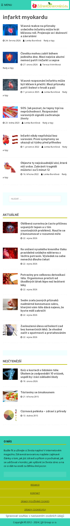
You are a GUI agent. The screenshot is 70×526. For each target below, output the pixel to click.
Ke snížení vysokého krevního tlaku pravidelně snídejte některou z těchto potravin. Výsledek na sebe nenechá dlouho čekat (44, 254)
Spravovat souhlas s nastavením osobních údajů (35, 516)
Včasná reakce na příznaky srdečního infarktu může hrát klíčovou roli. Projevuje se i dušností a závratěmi (44, 31)
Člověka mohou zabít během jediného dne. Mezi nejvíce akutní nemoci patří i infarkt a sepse (42, 56)
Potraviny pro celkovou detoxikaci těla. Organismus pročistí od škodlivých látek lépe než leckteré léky (43, 280)
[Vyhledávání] (35, 199)
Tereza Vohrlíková (51, 64)
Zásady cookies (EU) (35, 509)
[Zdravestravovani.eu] (50, 5)
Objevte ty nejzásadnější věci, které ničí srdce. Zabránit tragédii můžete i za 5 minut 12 (44, 166)
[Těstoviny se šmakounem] (10, 396)
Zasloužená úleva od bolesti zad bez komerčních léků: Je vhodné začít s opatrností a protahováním (43, 329)
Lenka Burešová (33, 40)
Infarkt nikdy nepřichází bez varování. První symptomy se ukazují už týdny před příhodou (41, 139)
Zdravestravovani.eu (27, 454)
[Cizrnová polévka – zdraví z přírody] (10, 415)
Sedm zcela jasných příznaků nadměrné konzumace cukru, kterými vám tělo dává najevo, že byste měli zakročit (42, 305)
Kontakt (35, 493)
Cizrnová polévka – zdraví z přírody (43, 411)
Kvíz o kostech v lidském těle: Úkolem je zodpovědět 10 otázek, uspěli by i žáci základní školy (42, 373)
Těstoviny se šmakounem (38, 392)
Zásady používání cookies (35, 501)
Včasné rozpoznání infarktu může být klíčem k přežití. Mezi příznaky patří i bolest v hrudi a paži (43, 84)
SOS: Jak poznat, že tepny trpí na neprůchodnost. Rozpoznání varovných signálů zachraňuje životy (42, 113)
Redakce (35, 484)
